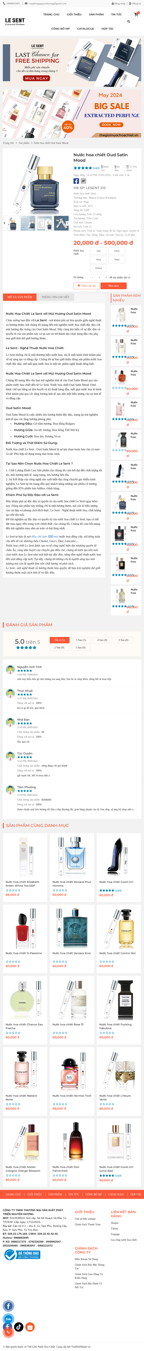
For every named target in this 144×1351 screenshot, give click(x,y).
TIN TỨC (116, 14)
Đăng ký (136, 3)
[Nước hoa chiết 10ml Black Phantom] (120, 564)
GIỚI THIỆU (74, 14)
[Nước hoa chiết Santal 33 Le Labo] (120, 595)
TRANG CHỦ (51, 14)
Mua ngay (113, 285)
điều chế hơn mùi (45, 536)
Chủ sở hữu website (85, 1218)
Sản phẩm (24, 143)
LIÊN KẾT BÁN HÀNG (123, 1214)
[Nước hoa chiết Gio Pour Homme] (120, 345)
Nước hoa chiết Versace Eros (71, 953)
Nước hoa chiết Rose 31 (67, 1024)
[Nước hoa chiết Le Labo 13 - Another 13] (120, 314)
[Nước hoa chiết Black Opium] (120, 532)
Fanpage (115, 1234)
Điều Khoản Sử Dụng (86, 1259)
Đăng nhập (119, 3)
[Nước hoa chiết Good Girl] (120, 470)
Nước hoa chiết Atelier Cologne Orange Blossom (23, 1168)
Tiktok (114, 1228)
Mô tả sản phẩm (20, 297)
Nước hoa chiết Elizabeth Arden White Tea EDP (22, 883)
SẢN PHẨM (96, 14)
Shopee (114, 1223)
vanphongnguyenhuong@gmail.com (47, 3)
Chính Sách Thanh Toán (87, 1224)
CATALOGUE (85, 28)
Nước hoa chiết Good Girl (116, 882)
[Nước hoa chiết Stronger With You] (120, 377)
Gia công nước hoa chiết (124, 1239)
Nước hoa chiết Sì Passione (24, 953)
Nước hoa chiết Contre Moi (117, 953)
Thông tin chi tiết (55, 297)
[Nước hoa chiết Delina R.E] (120, 408)
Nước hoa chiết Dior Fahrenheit (66, 1168)
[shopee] (30, 1326)
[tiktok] (18, 1326)
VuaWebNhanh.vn (80, 1346)
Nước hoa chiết (79, 251)
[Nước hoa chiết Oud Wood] (120, 439)
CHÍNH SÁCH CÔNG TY (86, 1251)
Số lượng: (79, 277)
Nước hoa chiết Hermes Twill (71, 1095)
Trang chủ (8, 143)
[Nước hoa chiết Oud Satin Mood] (120, 501)
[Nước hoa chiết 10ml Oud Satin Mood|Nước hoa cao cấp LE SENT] (15, 21)
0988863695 (13, 3)
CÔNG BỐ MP (60, 28)
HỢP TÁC (107, 28)
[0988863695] (8, 1332)
